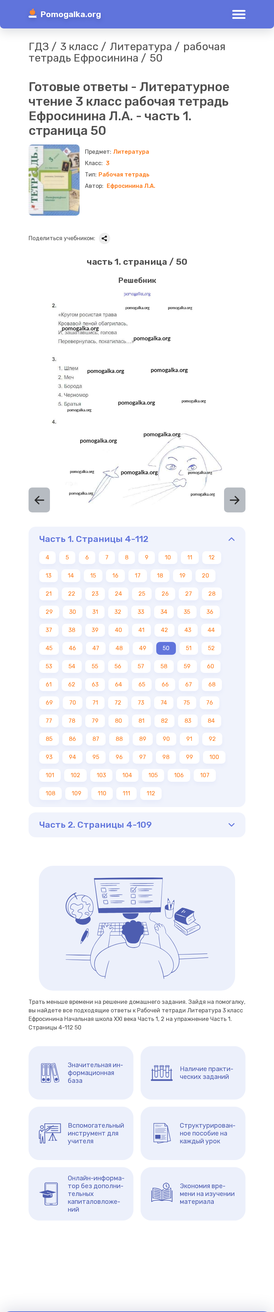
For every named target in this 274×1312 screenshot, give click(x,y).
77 (49, 720)
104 (127, 775)
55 (95, 666)
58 (164, 666)
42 (164, 630)
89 (142, 739)
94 (72, 757)
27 (188, 593)
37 (49, 630)
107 (204, 775)
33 (141, 611)
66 (165, 684)
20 (205, 575)
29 (49, 611)
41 (141, 630)
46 (72, 648)
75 (186, 702)
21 (49, 593)
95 (95, 757)
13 (48, 575)
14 (71, 575)
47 (95, 648)
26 (165, 593)
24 (118, 593)
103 (101, 775)
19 (182, 575)
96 (119, 757)
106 (179, 775)
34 (164, 611)
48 (119, 648)
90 (166, 739)
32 (118, 611)
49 (142, 648)
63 (95, 684)
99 (189, 757)
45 (49, 648)
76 (209, 702)
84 (211, 720)
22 (71, 593)
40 (118, 630)
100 (214, 757)
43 (187, 630)
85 (49, 739)
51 (189, 648)
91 (189, 739)
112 (151, 793)
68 (211, 684)
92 (212, 739)
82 (164, 720)
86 (72, 739)
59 (187, 666)
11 (189, 557)
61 (49, 684)
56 (118, 666)
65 (141, 684)
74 (164, 702)
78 (71, 720)
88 (119, 739)
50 (166, 648)
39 (95, 630)
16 (115, 575)
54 (71, 666)
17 (138, 575)
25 (141, 593)
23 (95, 593)
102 (75, 775)
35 (187, 611)
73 (141, 702)
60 (210, 666)
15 (93, 575)
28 (211, 593)
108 (50, 793)
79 (95, 720)
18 (160, 575)
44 (211, 630)
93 (49, 757)
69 (49, 702)
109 (76, 793)
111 (126, 793)
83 (187, 720)
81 (141, 720)
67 (188, 684)
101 (50, 775)
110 (102, 793)
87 (95, 739)
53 (49, 666)
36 (210, 611)
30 (72, 611)
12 (212, 557)
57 (141, 666)
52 (211, 648)
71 (95, 702)
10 (168, 557)
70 (72, 702)
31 (95, 611)
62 (71, 684)
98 (165, 757)
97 (142, 757)
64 (118, 684)
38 (71, 630)
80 (118, 720)
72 (118, 702)
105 (153, 775)
